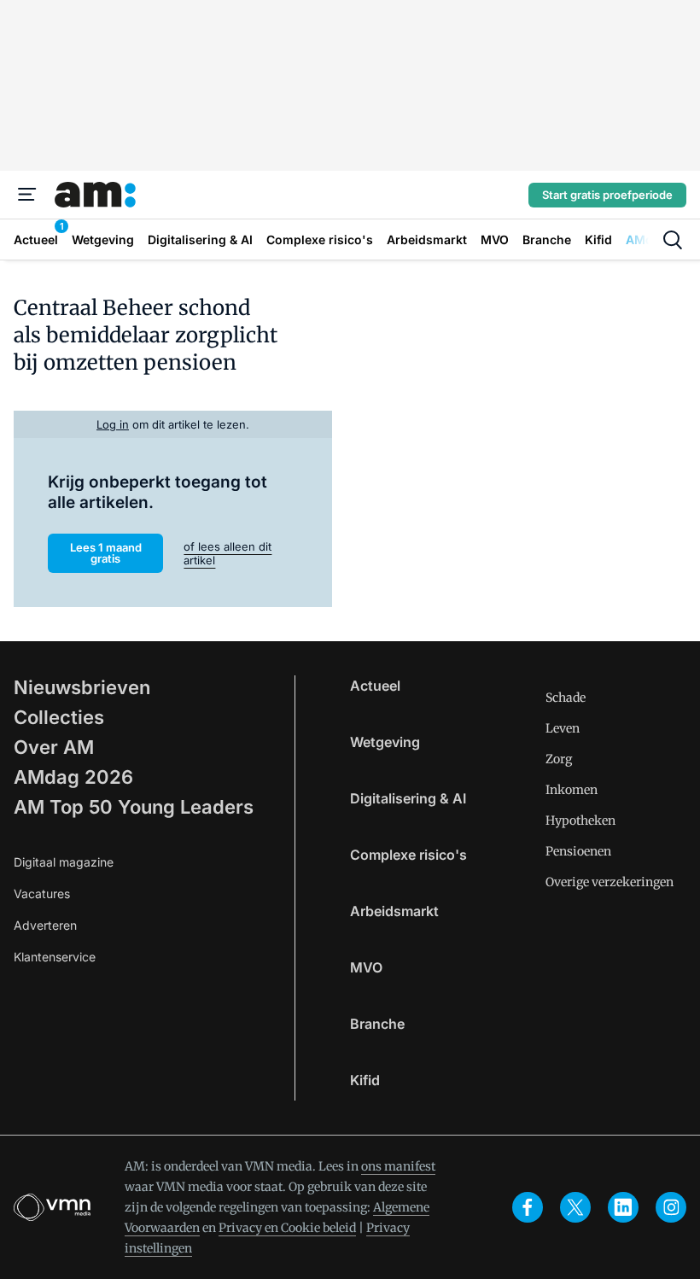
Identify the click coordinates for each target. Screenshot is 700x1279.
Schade (565, 697)
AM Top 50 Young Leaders (134, 807)
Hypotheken (580, 820)
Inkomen (571, 789)
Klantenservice (55, 956)
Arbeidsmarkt (394, 911)
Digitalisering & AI (408, 798)
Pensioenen (578, 851)
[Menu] (27, 195)
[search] (672, 240)
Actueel (375, 685)
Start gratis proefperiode (607, 194)
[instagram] (671, 1207)
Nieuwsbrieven (82, 687)
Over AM (54, 747)
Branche (377, 1023)
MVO (366, 967)
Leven (562, 728)
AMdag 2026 (73, 777)
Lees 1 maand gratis (106, 552)
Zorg (558, 759)
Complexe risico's (408, 854)
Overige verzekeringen (609, 882)
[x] (575, 1207)
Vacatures (42, 893)
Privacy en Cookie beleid (287, 1227)
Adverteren (45, 925)
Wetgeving (385, 741)
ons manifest (398, 1166)
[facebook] (527, 1207)
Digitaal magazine (64, 862)
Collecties (59, 717)
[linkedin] (623, 1207)
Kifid (365, 1080)
